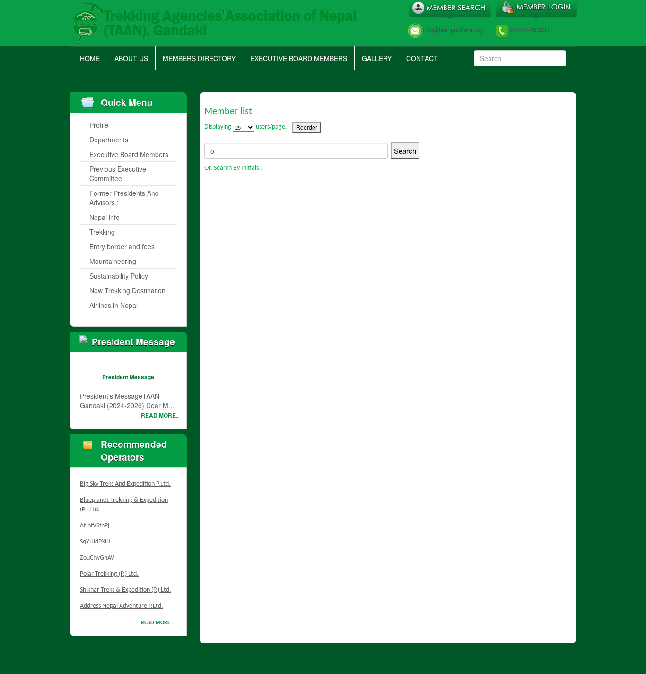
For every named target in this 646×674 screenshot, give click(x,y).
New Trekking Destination (127, 290)
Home (90, 58)
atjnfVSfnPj (94, 521)
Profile (98, 125)
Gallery (377, 58)
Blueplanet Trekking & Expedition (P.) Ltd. (124, 501)
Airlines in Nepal (113, 305)
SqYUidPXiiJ (95, 538)
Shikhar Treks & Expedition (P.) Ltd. (125, 586)
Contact (422, 58)
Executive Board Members (298, 58)
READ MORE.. (160, 415)
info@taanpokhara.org (453, 29)
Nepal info (104, 217)
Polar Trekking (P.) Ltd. (109, 570)
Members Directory (199, 58)
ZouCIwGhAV (97, 554)
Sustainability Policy (118, 275)
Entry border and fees (122, 246)
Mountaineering (112, 261)
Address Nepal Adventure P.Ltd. (121, 602)
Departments (108, 139)
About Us (131, 58)
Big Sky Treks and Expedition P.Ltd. (125, 480)
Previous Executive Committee (117, 173)
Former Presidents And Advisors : (124, 197)
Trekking (102, 231)
